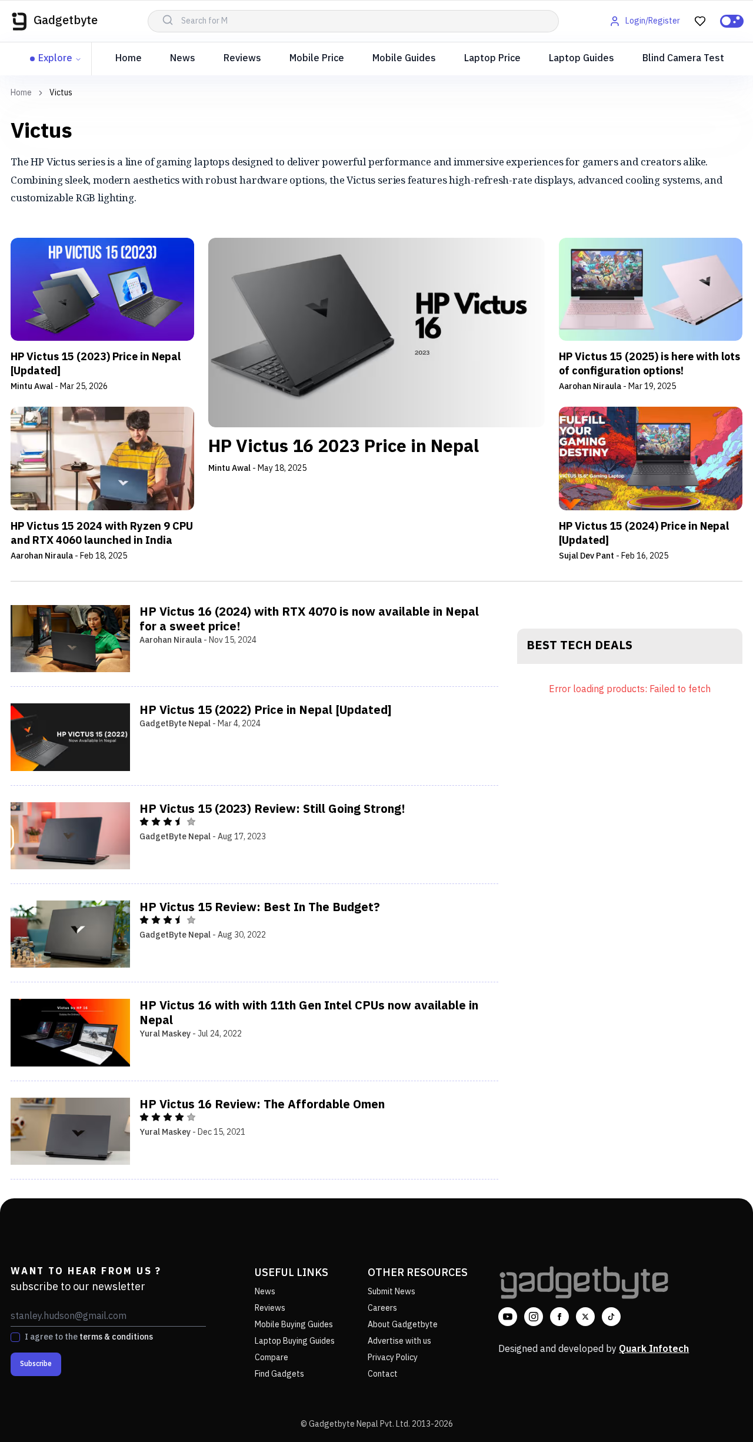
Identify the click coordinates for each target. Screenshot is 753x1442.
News (182, 59)
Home (128, 59)
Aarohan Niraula (590, 386)
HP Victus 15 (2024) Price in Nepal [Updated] (644, 534)
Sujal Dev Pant (586, 556)
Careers (382, 1308)
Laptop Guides (581, 59)
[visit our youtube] (507, 1316)
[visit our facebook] (559, 1316)
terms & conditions (116, 1337)
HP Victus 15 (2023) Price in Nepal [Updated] (96, 364)
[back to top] (717, 1411)
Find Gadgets (279, 1374)
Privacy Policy (393, 1357)
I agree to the (89, 1337)
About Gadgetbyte (403, 1324)
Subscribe (36, 1364)
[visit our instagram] (533, 1316)
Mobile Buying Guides (294, 1324)
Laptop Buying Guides (295, 1341)
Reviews (242, 59)
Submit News (391, 1291)
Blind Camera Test (683, 59)
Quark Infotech (654, 1349)
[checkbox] (15, 1337)
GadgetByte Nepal (175, 723)
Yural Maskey (165, 1034)
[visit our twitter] (585, 1316)
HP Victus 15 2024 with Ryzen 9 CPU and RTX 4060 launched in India (102, 534)
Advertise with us (399, 1341)
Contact (383, 1374)
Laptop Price (492, 59)
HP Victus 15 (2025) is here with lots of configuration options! (649, 364)
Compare (271, 1357)
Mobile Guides (404, 59)
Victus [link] (60, 93)
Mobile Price (316, 59)
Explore (55, 59)
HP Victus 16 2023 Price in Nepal (343, 447)
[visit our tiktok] (611, 1316)
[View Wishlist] (700, 21)
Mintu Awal (32, 386)
